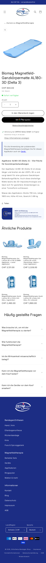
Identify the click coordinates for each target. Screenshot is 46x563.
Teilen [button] (6, 203)
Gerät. (23, 151)
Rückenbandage (12, 435)
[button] (4, 12)
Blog (7, 495)
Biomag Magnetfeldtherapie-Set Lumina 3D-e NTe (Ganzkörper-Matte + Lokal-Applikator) (32, 260)
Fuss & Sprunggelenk (14, 445)
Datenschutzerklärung (30, 553)
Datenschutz (10, 500)
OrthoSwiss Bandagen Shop (21, 549)
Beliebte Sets (11, 458)
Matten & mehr (11, 478)
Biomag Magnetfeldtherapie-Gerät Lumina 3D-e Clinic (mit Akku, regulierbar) (11, 297)
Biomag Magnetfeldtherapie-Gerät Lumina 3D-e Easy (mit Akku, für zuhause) (33, 297)
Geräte (8, 463)
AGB (6, 510)
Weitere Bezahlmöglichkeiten (23, 125)
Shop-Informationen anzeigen (16, 138)
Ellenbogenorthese (13, 430)
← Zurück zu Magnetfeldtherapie (19, 23)
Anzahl (4, 100)
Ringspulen (10, 473)
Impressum (10, 505)
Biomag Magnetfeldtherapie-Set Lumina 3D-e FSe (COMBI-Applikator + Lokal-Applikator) (11, 260)
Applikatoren (10, 468)
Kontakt (8, 490)
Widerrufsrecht (24, 556)
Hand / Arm (10, 425)
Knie (7, 440)
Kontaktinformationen (12, 553)
